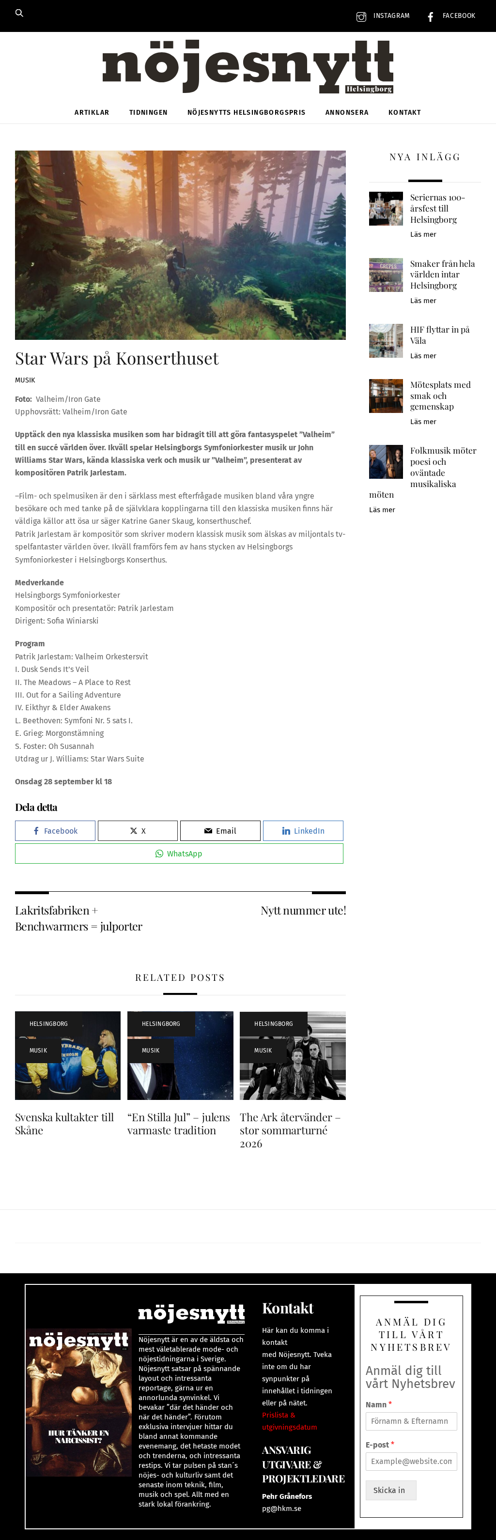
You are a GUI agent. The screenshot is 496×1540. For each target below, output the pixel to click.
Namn (379, 1404)
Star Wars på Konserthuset (116, 357)
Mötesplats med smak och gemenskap (440, 395)
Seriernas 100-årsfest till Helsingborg (437, 208)
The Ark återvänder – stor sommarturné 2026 (290, 1130)
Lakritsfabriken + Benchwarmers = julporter (78, 917)
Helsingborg (49, 1024)
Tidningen (148, 112)
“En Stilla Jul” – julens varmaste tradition (178, 1123)
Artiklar (92, 112)
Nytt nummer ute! (303, 909)
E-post (380, 1444)
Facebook (458, 16)
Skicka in (391, 1490)
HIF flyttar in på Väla (440, 335)
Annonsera (347, 112)
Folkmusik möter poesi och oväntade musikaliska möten (423, 472)
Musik (25, 380)
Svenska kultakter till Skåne (64, 1123)
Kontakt (404, 112)
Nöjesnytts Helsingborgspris (246, 112)
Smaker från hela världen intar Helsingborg (442, 274)
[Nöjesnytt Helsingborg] (248, 77)
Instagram (390, 16)
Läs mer (423, 234)
